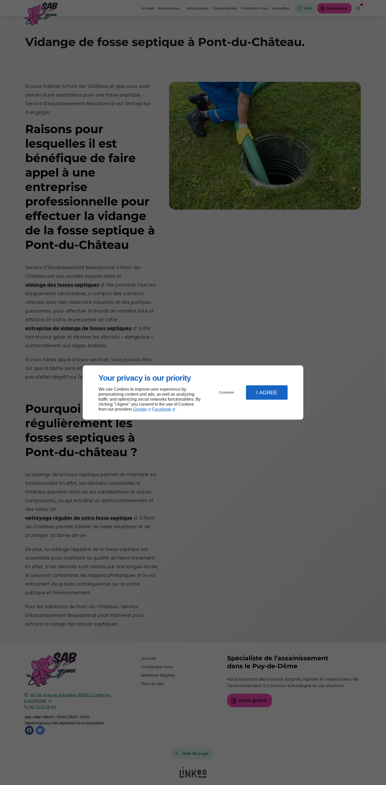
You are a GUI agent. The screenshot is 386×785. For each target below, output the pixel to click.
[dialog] (193, 392)
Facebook (161, 409)
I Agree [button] (266, 392)
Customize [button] (226, 392)
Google (140, 409)
